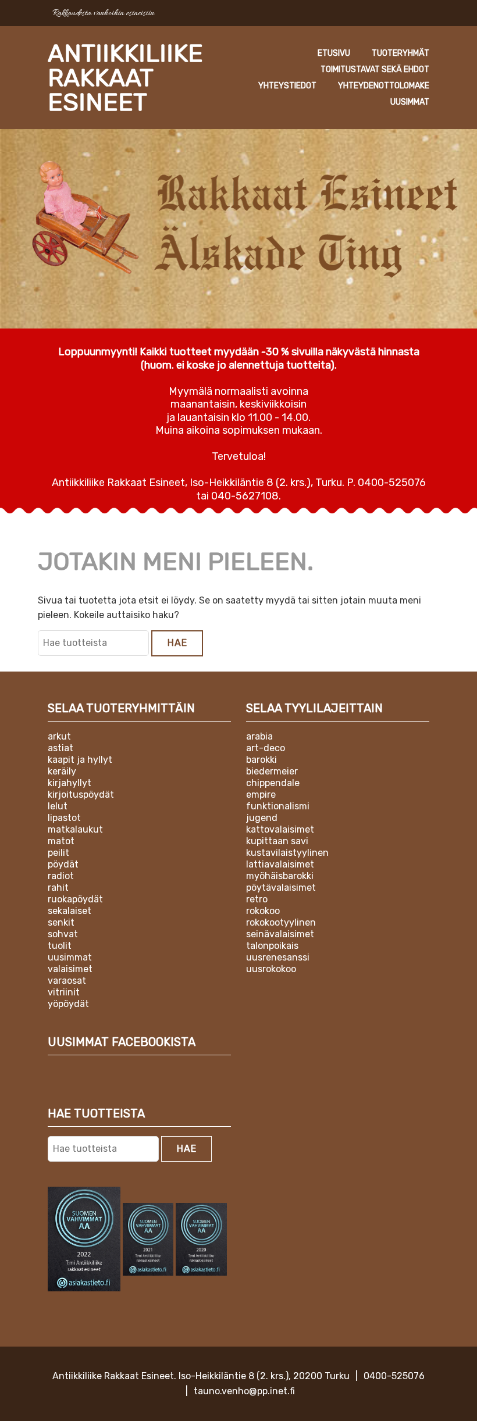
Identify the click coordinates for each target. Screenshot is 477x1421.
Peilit (58, 852)
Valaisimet (70, 968)
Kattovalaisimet (280, 829)
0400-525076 (394, 1375)
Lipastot (64, 817)
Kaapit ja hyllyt (80, 759)
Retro (257, 899)
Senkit (61, 922)
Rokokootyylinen (281, 922)
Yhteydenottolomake (383, 86)
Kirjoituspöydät (81, 794)
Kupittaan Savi (277, 841)
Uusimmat (409, 102)
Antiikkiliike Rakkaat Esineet (125, 78)
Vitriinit (64, 992)
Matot (61, 841)
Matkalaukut (75, 829)
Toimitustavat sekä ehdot (375, 69)
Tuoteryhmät (400, 53)
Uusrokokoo (271, 968)
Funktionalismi (277, 806)
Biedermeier (272, 771)
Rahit (58, 887)
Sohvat (63, 934)
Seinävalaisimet (280, 934)
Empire (261, 794)
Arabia (259, 736)
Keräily (62, 771)
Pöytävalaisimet (281, 887)
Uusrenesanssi (277, 957)
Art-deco (265, 748)
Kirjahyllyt (69, 782)
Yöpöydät (68, 1003)
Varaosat (67, 980)
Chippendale (273, 782)
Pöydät (63, 864)
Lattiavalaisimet (280, 864)
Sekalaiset (69, 910)
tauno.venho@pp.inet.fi (244, 1391)
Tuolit (60, 945)
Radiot (61, 875)
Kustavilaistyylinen (287, 852)
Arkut (59, 736)
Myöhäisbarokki (280, 875)
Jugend (261, 817)
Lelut (57, 806)
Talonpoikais (272, 945)
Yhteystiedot (287, 86)
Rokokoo (263, 910)
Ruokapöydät (75, 899)
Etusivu (334, 53)
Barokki (261, 759)
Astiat (60, 748)
